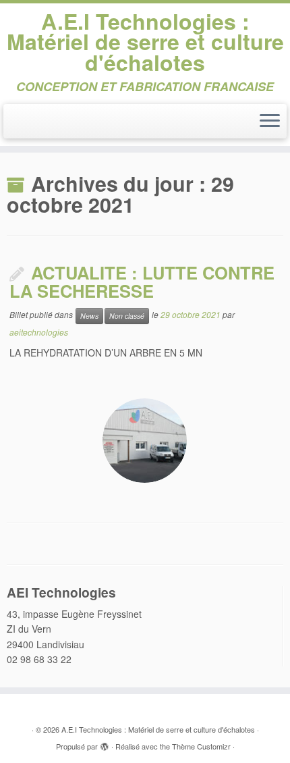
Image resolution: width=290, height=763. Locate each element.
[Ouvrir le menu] (270, 121)
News (89, 316)
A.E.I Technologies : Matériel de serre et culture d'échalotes (145, 41)
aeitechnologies (38, 332)
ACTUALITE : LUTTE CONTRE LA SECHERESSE (141, 281)
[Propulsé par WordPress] (104, 743)
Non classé (126, 316)
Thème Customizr (201, 746)
